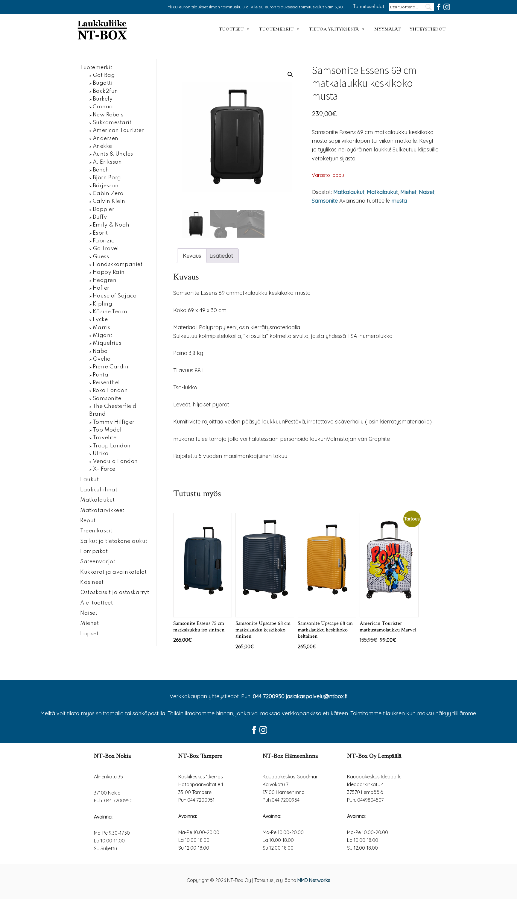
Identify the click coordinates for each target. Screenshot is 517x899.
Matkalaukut (348, 192)
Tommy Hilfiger (114, 422)
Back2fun (105, 91)
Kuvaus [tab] (192, 255)
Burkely (103, 99)
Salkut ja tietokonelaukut (114, 541)
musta (399, 200)
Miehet (408, 192)
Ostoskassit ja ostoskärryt (114, 592)
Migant (102, 335)
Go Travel (106, 248)
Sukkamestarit (112, 122)
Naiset (426, 192)
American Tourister (118, 130)
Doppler (104, 209)
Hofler (101, 288)
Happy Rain (109, 272)
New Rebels (108, 115)
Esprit (100, 233)
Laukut (89, 479)
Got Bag (104, 75)
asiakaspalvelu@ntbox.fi (317, 696)
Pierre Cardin (111, 367)
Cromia (103, 107)
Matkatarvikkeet (102, 510)
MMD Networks (313, 880)
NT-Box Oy (103, 30)
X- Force (104, 469)
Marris (101, 327)
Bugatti (103, 83)
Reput (88, 520)
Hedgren (105, 280)
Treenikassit (96, 531)
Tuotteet (231, 29)
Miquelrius (107, 343)
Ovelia (102, 359)
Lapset (89, 634)
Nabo (100, 351)
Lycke (100, 319)
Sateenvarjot (97, 561)
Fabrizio (104, 241)
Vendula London (115, 461)
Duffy (100, 217)
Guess (101, 256)
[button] (290, 74)
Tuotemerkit (276, 29)
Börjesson (106, 186)
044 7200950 (269, 696)
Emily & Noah (111, 225)
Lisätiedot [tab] (221, 255)
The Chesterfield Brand (113, 410)
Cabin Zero (108, 193)
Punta (101, 375)
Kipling (102, 304)
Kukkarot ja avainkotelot (113, 572)
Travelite (105, 438)
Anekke (102, 146)
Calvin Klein (109, 201)
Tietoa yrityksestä (334, 29)
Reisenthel (106, 382)
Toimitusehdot (368, 6)
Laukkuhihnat (98, 490)
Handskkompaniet (118, 264)
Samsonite (325, 200)
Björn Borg (107, 177)
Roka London (110, 390)
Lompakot (94, 551)
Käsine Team (110, 312)
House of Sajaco (115, 296)
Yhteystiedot (427, 29)
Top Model (107, 430)
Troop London (112, 446)
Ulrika (101, 453)
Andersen (105, 138)
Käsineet (92, 582)
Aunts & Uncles (113, 154)
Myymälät (387, 29)
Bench (101, 170)
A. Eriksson (107, 162)
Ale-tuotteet (96, 603)
